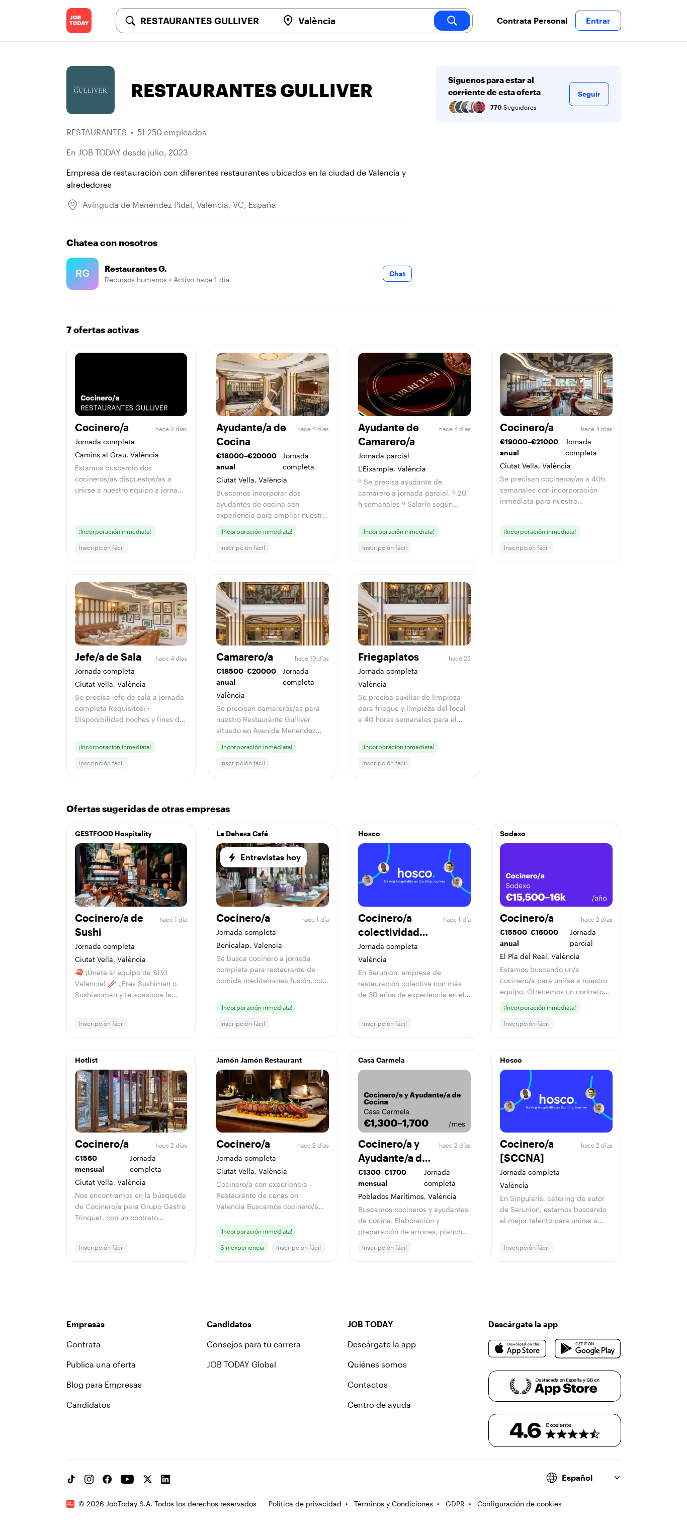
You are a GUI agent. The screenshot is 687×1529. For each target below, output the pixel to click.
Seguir (589, 94)
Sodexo (513, 833)
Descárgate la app (382, 1344)
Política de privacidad (305, 1503)
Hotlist (86, 1060)
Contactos (368, 1384)
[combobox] (205, 21)
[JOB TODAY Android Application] (588, 1348)
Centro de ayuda (379, 1404)
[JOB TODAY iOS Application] (517, 1348)
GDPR (455, 1503)
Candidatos (88, 1404)
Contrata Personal (532, 20)
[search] (452, 21)
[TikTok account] (70, 1479)
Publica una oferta (101, 1364)
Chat (397, 273)
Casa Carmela (381, 1060)
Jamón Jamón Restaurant (259, 1060)
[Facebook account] (107, 1479)
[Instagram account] (89, 1479)
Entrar (598, 20)
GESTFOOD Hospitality (113, 833)
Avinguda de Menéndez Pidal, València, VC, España (179, 204)
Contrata (83, 1344)
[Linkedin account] (165, 1479)
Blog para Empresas (104, 1384)
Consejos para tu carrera (254, 1344)
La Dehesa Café (242, 833)
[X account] (147, 1479)
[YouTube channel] (127, 1479)
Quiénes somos (377, 1364)
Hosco (369, 833)
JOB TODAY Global (241, 1364)
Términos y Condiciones (393, 1503)
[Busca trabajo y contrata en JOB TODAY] (79, 20)
